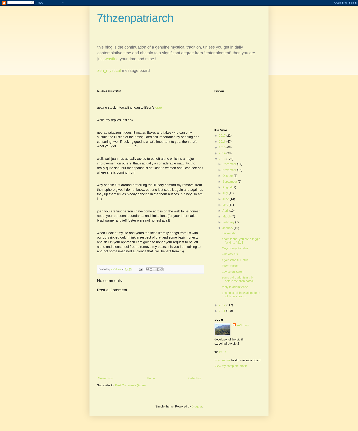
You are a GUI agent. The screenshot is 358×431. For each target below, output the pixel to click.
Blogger (197, 406)
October (228, 175)
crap (158, 107)
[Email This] (147, 269)
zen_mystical (109, 70)
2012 (222, 305)
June (226, 199)
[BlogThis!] (151, 269)
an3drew (242, 325)
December (229, 164)
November (229, 170)
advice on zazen (233, 271)
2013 (222, 159)
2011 (222, 310)
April (225, 210)
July (225, 193)
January (228, 228)
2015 (222, 147)
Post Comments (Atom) (130, 385)
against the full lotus (235, 260)
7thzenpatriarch (135, 18)
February (228, 222)
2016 (222, 141)
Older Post (195, 378)
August (227, 187)
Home (151, 378)
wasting (112, 59)
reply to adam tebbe (235, 287)
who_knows (222, 360)
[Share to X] (154, 269)
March (226, 216)
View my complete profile (231, 366)
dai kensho (229, 233)
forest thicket (230, 265)
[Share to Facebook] (158, 269)
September (230, 181)
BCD (222, 352)
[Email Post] (140, 269)
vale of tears (230, 254)
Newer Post (105, 378)
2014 (222, 153)
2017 (222, 135)
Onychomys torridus (235, 248)
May (225, 204)
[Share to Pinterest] (162, 269)
